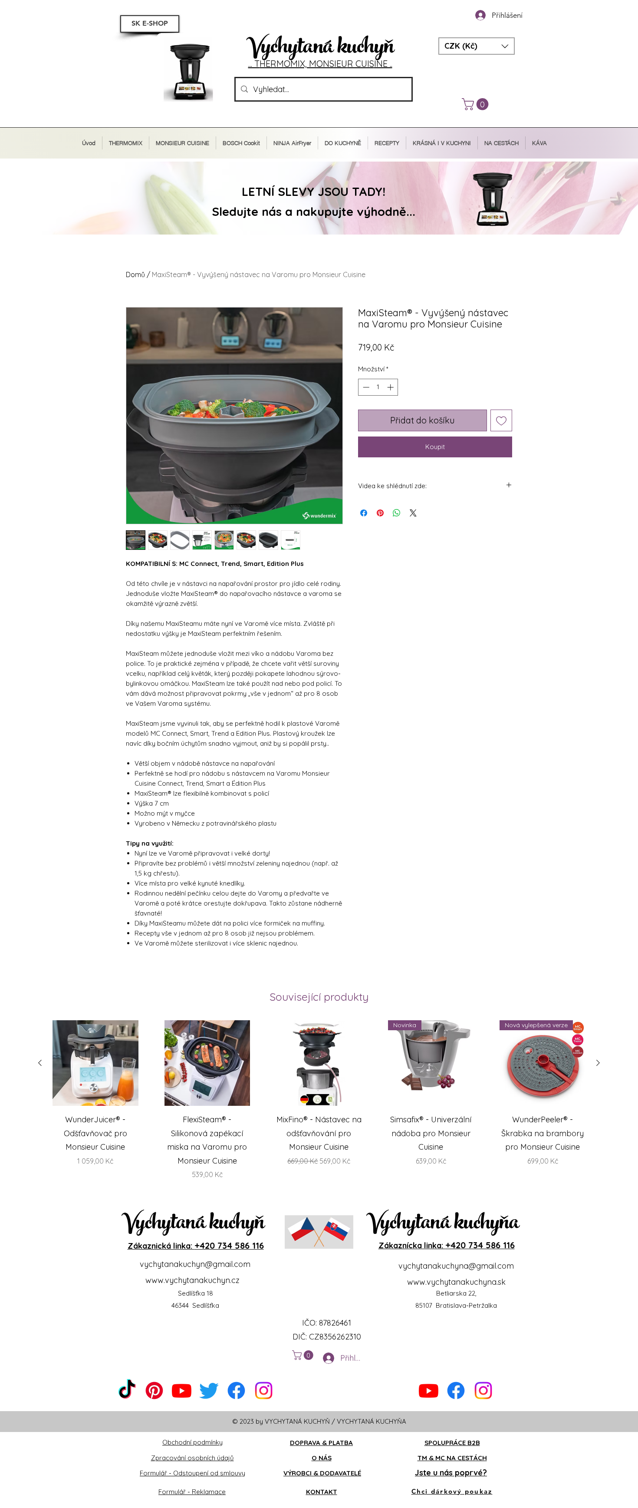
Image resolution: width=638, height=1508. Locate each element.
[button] (476, 46)
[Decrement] (365, 387)
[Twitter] (208, 1390)
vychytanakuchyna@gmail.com (456, 1266)
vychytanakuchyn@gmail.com (195, 1264)
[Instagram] (263, 1390)
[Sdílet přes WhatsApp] (396, 513)
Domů (135, 274)
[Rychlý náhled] (95, 1063)
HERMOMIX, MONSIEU (303, 63)
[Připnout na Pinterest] (380, 513)
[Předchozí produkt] (40, 1063)
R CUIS (360, 63)
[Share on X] (413, 513)
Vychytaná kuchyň (320, 49)
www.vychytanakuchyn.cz (192, 1280)
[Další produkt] (598, 1063)
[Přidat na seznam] (501, 420)
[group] (319, 1107)
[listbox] (476, 46)
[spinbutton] (378, 387)
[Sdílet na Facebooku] (363, 513)
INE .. (383, 63)
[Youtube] (181, 1390)
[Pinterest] (154, 1390)
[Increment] (391, 387)
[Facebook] (236, 1390)
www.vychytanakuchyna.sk (456, 1282)
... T (254, 63)
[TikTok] (126, 1390)
